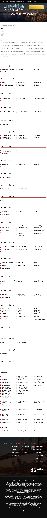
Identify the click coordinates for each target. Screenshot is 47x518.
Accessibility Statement (30, 480)
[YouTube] (40, 469)
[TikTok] (35, 471)
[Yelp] (43, 469)
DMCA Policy (21, 480)
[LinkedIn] (38, 469)
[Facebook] (32, 469)
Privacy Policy (15, 480)
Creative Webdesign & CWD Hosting (35, 515)
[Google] (32, 471)
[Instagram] (35, 469)
